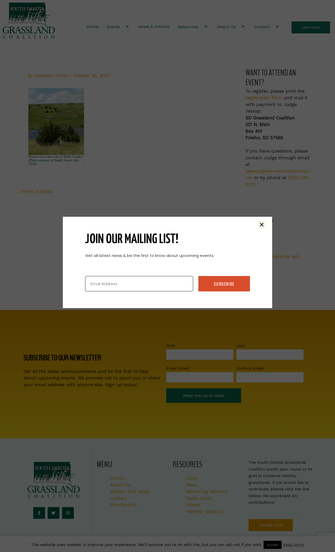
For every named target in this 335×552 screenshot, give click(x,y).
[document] (167, 276)
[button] (261, 224)
